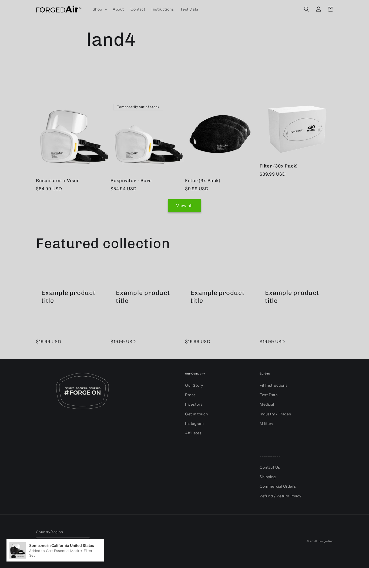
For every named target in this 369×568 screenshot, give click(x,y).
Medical (267, 404)
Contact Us (270, 467)
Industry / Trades (275, 414)
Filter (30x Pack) (279, 166)
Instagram (194, 423)
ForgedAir (326, 541)
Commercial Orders (278, 486)
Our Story (194, 385)
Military (266, 423)
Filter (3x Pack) (202, 180)
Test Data (268, 394)
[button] (99, 9)
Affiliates (193, 433)
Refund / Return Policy (280, 496)
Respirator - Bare (131, 180)
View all (184, 205)
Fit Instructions (274, 385)
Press (190, 394)
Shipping (268, 476)
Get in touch (196, 414)
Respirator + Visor (57, 180)
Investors (193, 404)
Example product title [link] (68, 296)
